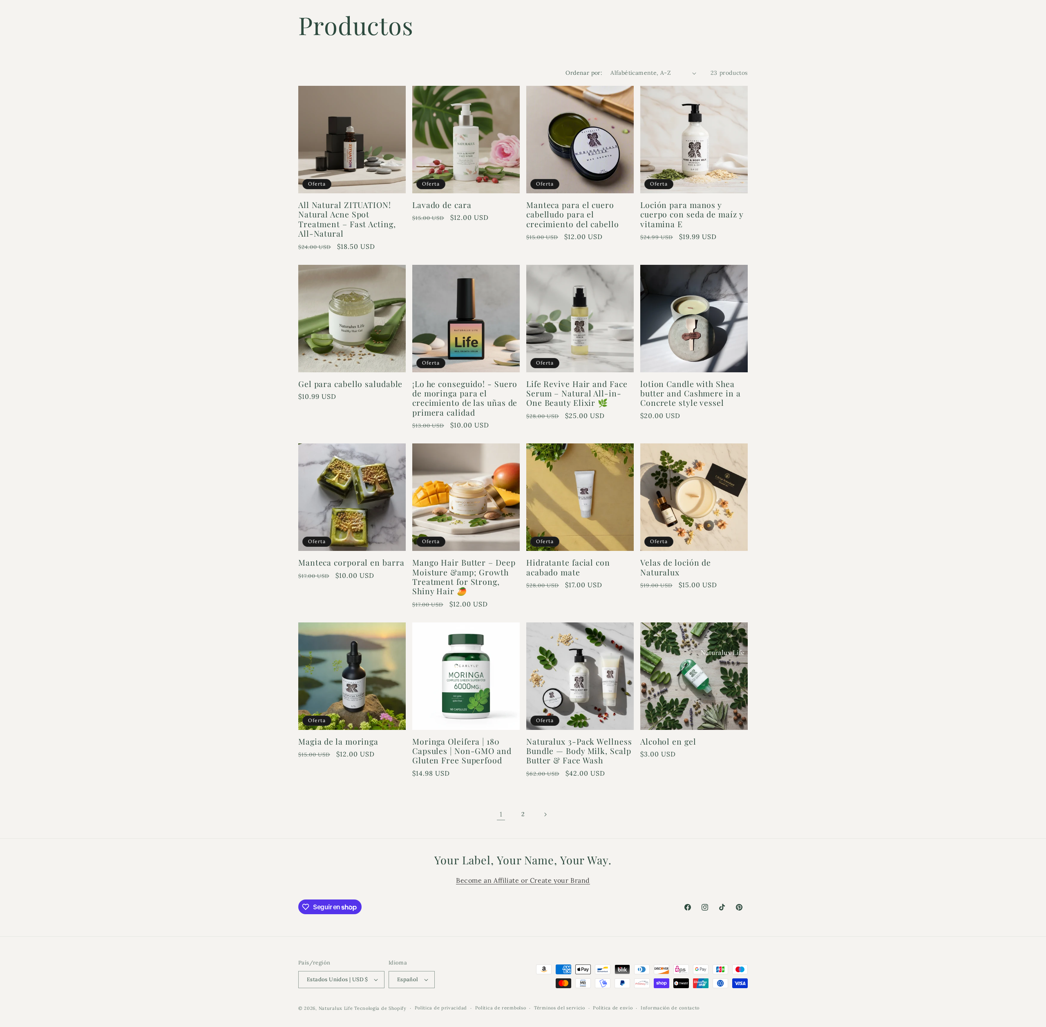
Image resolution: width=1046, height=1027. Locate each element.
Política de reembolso (500, 1008)
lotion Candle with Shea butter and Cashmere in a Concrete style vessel (690, 393)
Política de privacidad (441, 1008)
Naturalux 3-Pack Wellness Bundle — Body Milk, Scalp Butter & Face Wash (579, 751)
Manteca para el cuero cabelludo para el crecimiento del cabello (572, 214)
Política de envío (613, 1008)
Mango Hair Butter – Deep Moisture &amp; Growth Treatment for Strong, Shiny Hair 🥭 (464, 577)
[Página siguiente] (545, 814)
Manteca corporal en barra (351, 562)
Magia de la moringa (338, 741)
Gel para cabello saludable (350, 384)
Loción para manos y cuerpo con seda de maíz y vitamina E (691, 214)
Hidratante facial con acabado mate (568, 567)
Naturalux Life (337, 1008)
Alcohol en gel (668, 741)
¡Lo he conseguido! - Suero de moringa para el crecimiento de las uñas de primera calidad (464, 398)
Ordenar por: (583, 72)
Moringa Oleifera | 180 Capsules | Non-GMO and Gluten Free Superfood (462, 751)
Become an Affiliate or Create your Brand (523, 880)
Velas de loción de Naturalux (675, 567)
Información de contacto (670, 1008)
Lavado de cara (442, 205)
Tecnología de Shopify (380, 1008)
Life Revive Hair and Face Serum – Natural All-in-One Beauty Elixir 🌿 (577, 393)
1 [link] (501, 814)
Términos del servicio (559, 1008)
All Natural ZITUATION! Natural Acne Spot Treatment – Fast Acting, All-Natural (347, 219)
